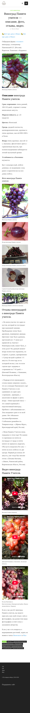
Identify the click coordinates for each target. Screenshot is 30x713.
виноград (9, 641)
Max (24, 635)
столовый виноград (7, 648)
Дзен (3, 670)
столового (19, 42)
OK (3, 668)
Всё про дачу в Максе (12, 34)
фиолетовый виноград (18, 648)
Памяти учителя (6, 646)
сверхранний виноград (17, 646)
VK (3, 666)
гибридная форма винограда (19, 641)
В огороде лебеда (8, 677)
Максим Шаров (15, 28)
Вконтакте (17, 635)
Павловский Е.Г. (18, 643)
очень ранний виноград (8, 643)
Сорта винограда (15, 10)
